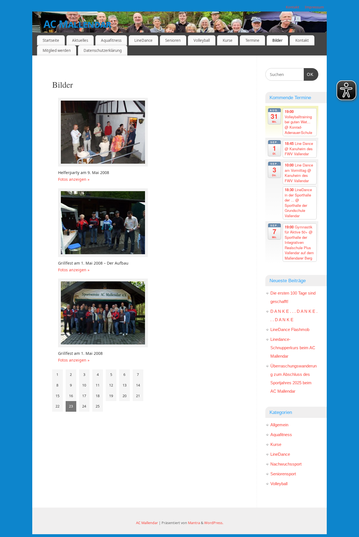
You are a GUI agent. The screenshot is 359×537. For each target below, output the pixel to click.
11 (98, 385)
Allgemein (279, 424)
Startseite (51, 40)
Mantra (194, 522)
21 (138, 396)
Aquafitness (111, 40)
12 (111, 385)
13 (124, 385)
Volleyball (202, 40)
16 (71, 396)
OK (309, 74)
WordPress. (213, 522)
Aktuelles (80, 40)
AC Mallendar (77, 24)
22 (57, 406)
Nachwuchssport (286, 464)
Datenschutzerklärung (103, 50)
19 (111, 396)
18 (98, 396)
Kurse (228, 40)
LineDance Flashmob (289, 329)
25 (98, 406)
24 (84, 406)
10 (84, 385)
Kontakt (292, 7)
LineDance (143, 40)
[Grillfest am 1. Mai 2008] (103, 314)
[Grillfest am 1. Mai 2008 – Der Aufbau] (103, 224)
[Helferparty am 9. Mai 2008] (103, 133)
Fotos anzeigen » (73, 179)
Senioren (173, 40)
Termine (252, 40)
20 (124, 396)
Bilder (277, 40)
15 (57, 396)
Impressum (314, 7)
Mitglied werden (57, 50)
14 (138, 385)
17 (84, 396)
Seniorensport (283, 473)
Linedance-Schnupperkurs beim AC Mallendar (292, 347)
